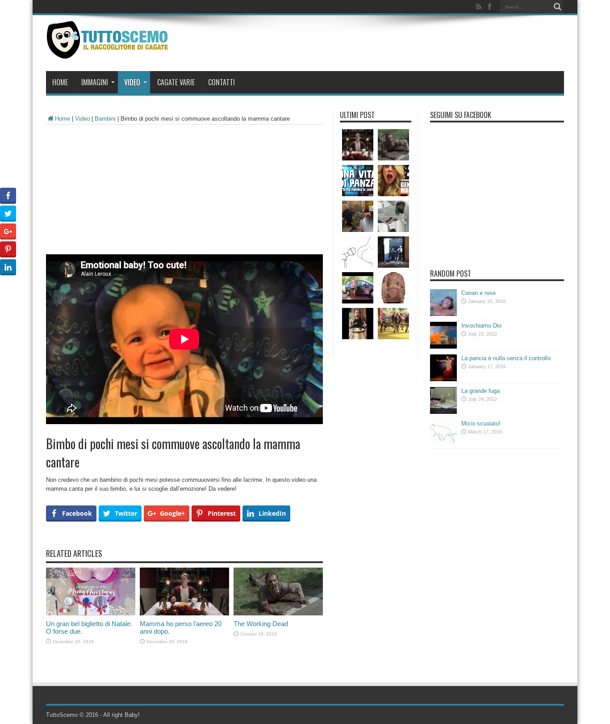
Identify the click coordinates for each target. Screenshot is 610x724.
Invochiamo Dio (481, 325)
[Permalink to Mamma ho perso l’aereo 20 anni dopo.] (184, 613)
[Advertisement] (184, 191)
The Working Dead (261, 623)
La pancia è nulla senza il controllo (506, 358)
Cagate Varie (176, 82)
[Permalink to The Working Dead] (278, 613)
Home (60, 82)
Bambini (105, 118)
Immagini (94, 82)
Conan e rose (478, 293)
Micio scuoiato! (481, 423)
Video (132, 82)
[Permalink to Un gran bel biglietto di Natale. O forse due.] (90, 613)
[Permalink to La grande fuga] (443, 411)
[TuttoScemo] (109, 52)
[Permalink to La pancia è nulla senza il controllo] (443, 379)
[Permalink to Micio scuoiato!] (443, 444)
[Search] (557, 6)
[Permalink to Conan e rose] (443, 314)
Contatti (221, 82)
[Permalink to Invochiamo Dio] (443, 346)
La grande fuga (480, 390)
